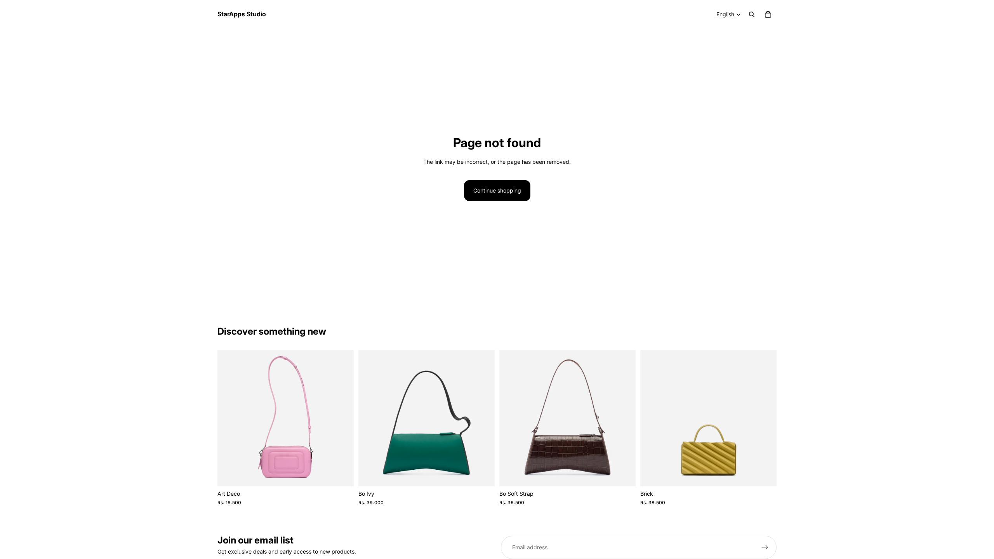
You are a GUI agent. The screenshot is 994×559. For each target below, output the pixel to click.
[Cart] (768, 14)
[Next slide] (342, 418)
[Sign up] (765, 547)
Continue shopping (497, 190)
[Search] (751, 14)
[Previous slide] (229, 418)
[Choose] (342, 475)
